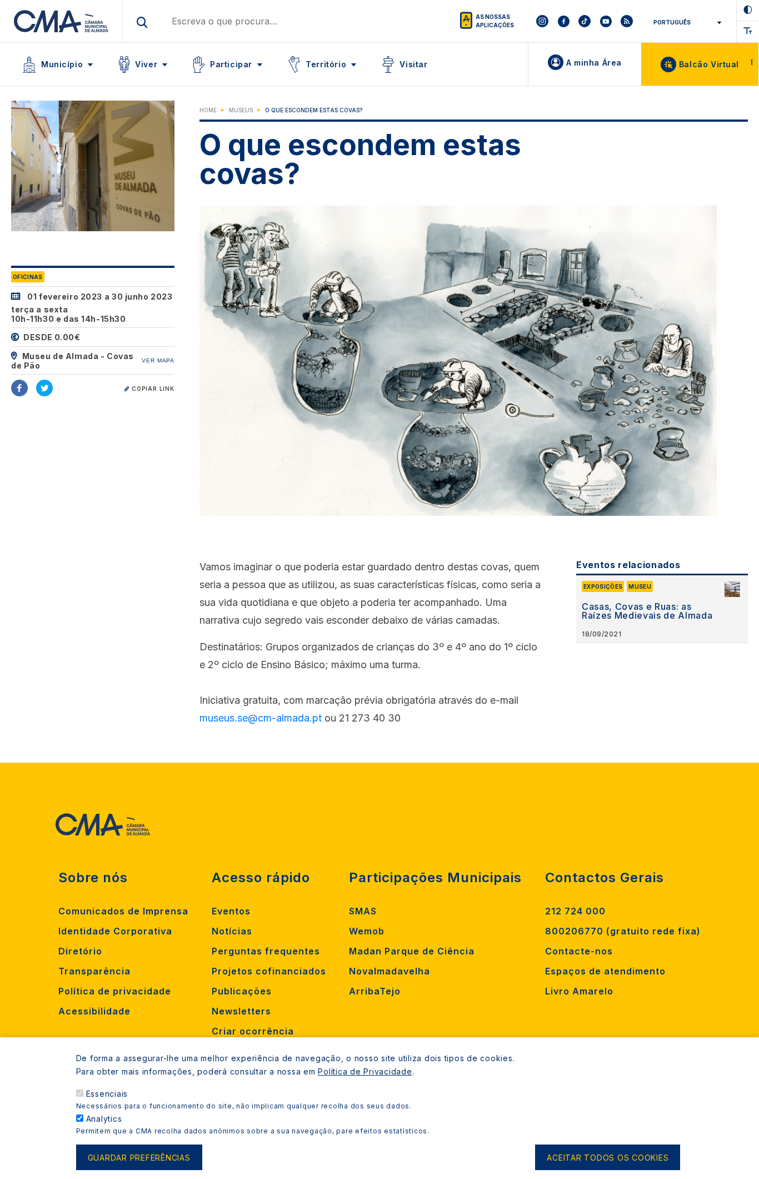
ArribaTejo (375, 991)
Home (208, 110)
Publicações (242, 991)
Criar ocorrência (253, 1031)
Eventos (231, 911)
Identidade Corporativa (115, 931)
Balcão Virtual (709, 64)
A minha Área (594, 62)
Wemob (367, 931)
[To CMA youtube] (606, 21)
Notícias (232, 931)
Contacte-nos (579, 951)
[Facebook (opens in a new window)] (19, 388)
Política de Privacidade (365, 1071)
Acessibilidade (94, 1011)
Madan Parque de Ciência (412, 951)
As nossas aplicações (495, 20)
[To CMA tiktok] (584, 21)
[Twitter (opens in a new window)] (44, 388)
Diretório (80, 951)
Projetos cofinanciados (269, 971)
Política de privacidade (114, 991)
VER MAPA (158, 360)
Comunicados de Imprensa (123, 911)
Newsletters (241, 1011)
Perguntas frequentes (266, 951)
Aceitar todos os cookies (607, 1157)
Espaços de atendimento (605, 971)
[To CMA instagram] (542, 21)
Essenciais (107, 1093)
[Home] (61, 21)
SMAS (363, 911)
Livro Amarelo (579, 991)
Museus (241, 110)
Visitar (413, 64)
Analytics (104, 1118)
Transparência (94, 971)
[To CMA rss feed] (627, 21)
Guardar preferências (139, 1157)
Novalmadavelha (389, 971)
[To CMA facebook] (563, 21)
